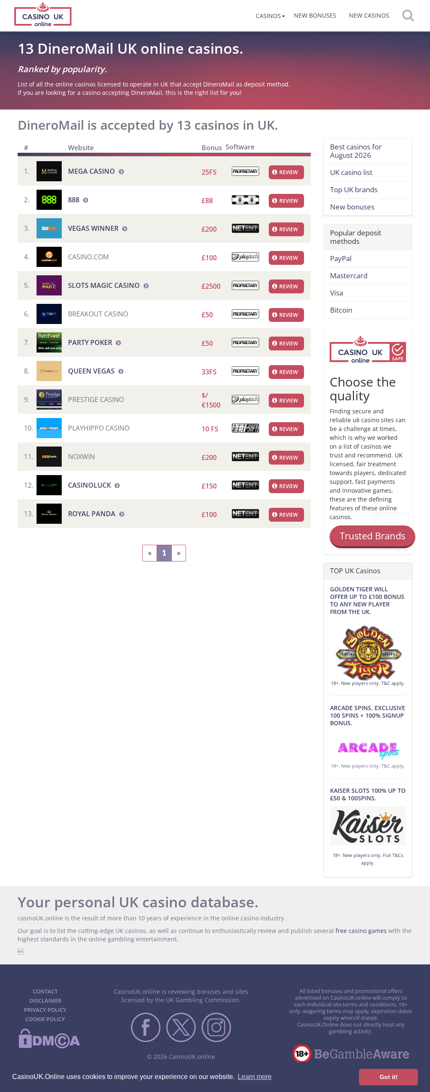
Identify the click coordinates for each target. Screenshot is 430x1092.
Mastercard (348, 275)
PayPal (340, 258)
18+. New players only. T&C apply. (368, 683)
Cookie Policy (45, 1019)
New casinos (369, 15)
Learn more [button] (255, 1076)
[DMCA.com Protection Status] (49, 1046)
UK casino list (351, 172)
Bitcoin (341, 310)
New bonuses (315, 15)
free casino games (361, 931)
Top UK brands (354, 189)
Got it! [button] (389, 1077)
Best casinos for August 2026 (356, 151)
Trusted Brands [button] (372, 535)
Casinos (268, 16)
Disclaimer (45, 1000)
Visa (336, 293)
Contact (45, 991)
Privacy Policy (45, 1010)
